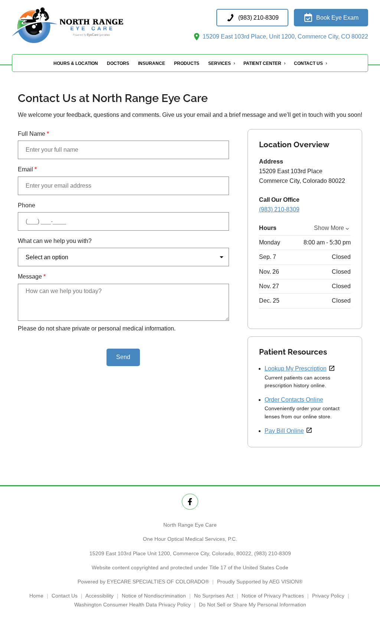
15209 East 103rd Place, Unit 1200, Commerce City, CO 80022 (284, 36)
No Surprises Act (213, 596)
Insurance (151, 63)
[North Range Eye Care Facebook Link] (190, 502)
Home (36, 596)
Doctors (118, 63)
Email (27, 169)
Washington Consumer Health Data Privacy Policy (132, 605)
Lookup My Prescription (296, 368)
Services (219, 63)
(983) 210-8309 (279, 209)
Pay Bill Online (284, 431)
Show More (329, 228)
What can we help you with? (55, 241)
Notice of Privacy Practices (273, 596)
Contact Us (308, 63)
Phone (26, 205)
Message (32, 276)
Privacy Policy (328, 596)
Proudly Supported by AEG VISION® (259, 582)
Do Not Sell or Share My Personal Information (252, 605)
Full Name (33, 134)
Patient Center (262, 63)
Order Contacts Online (294, 399)
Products (186, 63)
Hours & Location (75, 63)
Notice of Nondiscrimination (154, 596)
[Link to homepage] (86, 25)
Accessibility (99, 596)
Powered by (143, 582)
